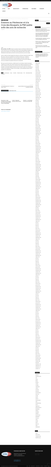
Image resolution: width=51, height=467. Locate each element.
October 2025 (38, 78)
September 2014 (38, 273)
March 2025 (37, 88)
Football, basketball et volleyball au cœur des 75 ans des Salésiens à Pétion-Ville (43, 39)
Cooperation (38, 386)
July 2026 (37, 64)
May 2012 (37, 314)
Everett (37, 397)
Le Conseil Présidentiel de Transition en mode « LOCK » (7, 87)
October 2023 (38, 113)
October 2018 (38, 203)
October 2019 (38, 185)
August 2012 (38, 310)
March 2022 (37, 142)
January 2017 (38, 231)
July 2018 (37, 207)
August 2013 (38, 292)
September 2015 (38, 255)
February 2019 (38, 197)
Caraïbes (37, 385)
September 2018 (38, 204)
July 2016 (37, 240)
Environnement (38, 392)
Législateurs (38, 406)
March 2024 (37, 106)
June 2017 (37, 224)
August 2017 (38, 221)
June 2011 (37, 331)
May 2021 (37, 157)
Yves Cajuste (37, 53)
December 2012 (38, 304)
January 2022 (38, 145)
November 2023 (38, 112)
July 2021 (37, 154)
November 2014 (38, 270)
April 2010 (37, 352)
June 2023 (37, 119)
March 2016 (37, 246)
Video (36, 425)
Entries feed (38, 434)
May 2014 (37, 279)
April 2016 (37, 244)
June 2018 (37, 209)
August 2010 (38, 346)
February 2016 (38, 247)
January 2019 (38, 198)
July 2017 (37, 222)
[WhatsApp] (4, 32)
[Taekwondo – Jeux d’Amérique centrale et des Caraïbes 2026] (28, 96)
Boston (37, 380)
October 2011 (38, 325)
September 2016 (38, 237)
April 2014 (37, 280)
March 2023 (37, 124)
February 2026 (38, 72)
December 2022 (38, 128)
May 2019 (37, 192)
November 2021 (38, 148)
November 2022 (38, 130)
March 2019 (37, 195)
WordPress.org (38, 437)
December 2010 (38, 340)
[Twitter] (49, 0)
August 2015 (38, 256)
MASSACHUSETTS (38, 407)
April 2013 (37, 298)
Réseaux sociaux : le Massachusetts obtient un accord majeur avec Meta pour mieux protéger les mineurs (43, 42)
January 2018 (38, 213)
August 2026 (38, 63)
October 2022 (38, 131)
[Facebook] (48, 0)
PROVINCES (37, 416)
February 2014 (38, 283)
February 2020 (38, 179)
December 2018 (38, 200)
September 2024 (38, 97)
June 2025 (37, 84)
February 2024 (38, 107)
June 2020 (37, 173)
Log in (37, 433)
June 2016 (37, 241)
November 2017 (38, 216)
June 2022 (37, 137)
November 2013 (38, 288)
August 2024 (38, 98)
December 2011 (38, 322)
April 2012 (37, 316)
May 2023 (37, 121)
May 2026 (37, 67)
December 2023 (38, 110)
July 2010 (37, 347)
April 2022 (37, 140)
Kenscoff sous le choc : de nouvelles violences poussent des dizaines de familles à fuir (43, 46)
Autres (37, 379)
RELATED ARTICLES (5, 90)
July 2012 (37, 311)
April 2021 (37, 158)
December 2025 (38, 75)
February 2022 (38, 143)
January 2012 (38, 320)
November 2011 (38, 323)
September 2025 (38, 79)
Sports (37, 422)
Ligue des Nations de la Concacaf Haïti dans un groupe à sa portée (25, 87)
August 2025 (38, 81)
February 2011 (38, 337)
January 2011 (38, 338)
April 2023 (37, 122)
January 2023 (38, 127)
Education (37, 391)
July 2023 (37, 118)
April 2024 (37, 104)
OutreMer (37, 412)
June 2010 (37, 349)
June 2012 (37, 313)
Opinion (37, 410)
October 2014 (38, 271)
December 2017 (38, 215)
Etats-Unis (37, 394)
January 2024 (38, 109)
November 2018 (38, 201)
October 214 (38, 368)
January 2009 (38, 359)
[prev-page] (1, 105)
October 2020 (38, 167)
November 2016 (38, 234)
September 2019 (38, 186)
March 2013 (37, 300)
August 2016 (38, 238)
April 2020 (37, 176)
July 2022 (37, 136)
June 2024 (37, 101)
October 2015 (38, 253)
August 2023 (38, 116)
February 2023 (38, 125)
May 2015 (37, 261)
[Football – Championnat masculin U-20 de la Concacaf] (17, 96)
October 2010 (38, 343)
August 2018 (38, 206)
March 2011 (37, 335)
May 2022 (37, 139)
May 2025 (37, 85)
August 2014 (38, 274)
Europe (37, 395)
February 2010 (38, 355)
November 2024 (38, 94)
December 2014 (38, 268)
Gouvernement (38, 400)
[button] (49, 13)
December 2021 (38, 146)
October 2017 (38, 218)
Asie (36, 377)
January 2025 (38, 91)
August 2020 (38, 170)
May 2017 (37, 225)
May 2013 (37, 297)
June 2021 (37, 155)
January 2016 (38, 249)
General (5, 18)
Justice (37, 404)
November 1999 (38, 364)
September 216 (38, 365)
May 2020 (37, 174)
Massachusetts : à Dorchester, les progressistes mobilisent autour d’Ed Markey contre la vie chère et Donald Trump (43, 30)
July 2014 (37, 276)
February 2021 (38, 161)
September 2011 (38, 326)
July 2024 (37, 100)
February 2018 (38, 212)
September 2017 (38, 219)
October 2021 (38, 149)
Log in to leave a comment (5, 111)
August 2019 (38, 188)
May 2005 (37, 362)
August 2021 (38, 152)
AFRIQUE (37, 374)
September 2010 (38, 344)
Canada (37, 383)
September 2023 (38, 115)
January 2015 (38, 267)
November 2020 (38, 165)
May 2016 (37, 243)
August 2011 (38, 328)
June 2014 (37, 277)
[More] (9, 32)
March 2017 (37, 228)
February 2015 (38, 265)
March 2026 (37, 70)
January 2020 (38, 180)
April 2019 (37, 194)
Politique (37, 413)
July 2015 (37, 258)
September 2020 (38, 168)
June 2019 (37, 191)
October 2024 (38, 95)
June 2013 (37, 295)
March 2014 (37, 282)
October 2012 (38, 307)
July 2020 (37, 171)
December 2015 (38, 250)
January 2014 (38, 285)
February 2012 (38, 319)
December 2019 (38, 182)
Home (2, 18)
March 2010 (37, 353)
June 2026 (37, 66)
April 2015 (37, 262)
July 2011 (37, 329)
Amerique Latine (38, 376)
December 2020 (38, 164)
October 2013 (38, 289)
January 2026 (38, 73)
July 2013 (37, 294)
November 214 (38, 367)
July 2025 (37, 82)
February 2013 (38, 301)
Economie (37, 389)
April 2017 (37, 227)
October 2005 (38, 361)
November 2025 (38, 76)
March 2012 (37, 317)
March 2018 (37, 210)
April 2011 (37, 334)
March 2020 (37, 177)
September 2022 (38, 133)
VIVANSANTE (38, 426)
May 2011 (37, 332)
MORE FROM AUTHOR (12, 90)
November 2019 (38, 183)
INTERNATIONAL (38, 403)
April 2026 (37, 69)
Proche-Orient (38, 415)
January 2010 (38, 356)
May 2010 (37, 350)
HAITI (36, 401)
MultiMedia (37, 409)
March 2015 (37, 264)
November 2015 (38, 252)
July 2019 (37, 189)
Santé (36, 419)
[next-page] (3, 105)
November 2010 (38, 341)
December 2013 (38, 286)
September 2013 (38, 291)
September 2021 (38, 151)
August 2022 (38, 134)
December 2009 (38, 358)
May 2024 (37, 103)
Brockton (37, 382)
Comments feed (38, 436)
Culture (37, 388)
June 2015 (37, 259)
